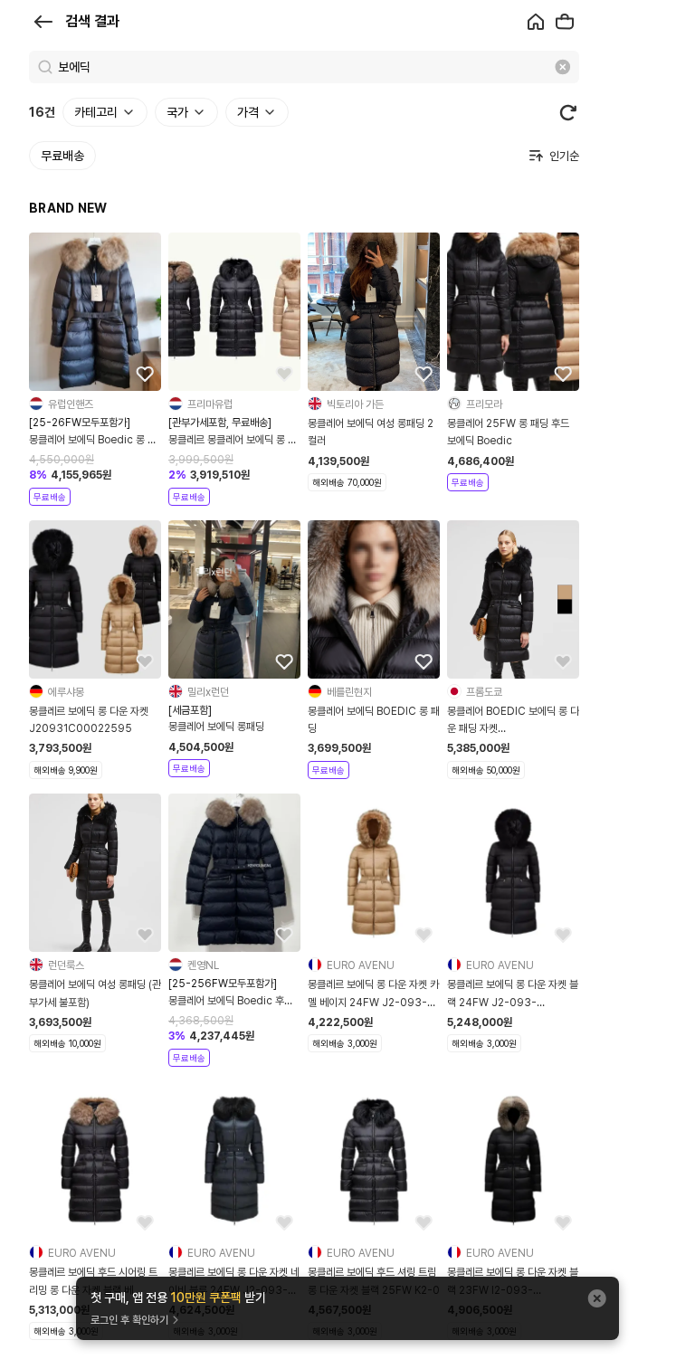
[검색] (45, 67)
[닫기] (597, 1298)
